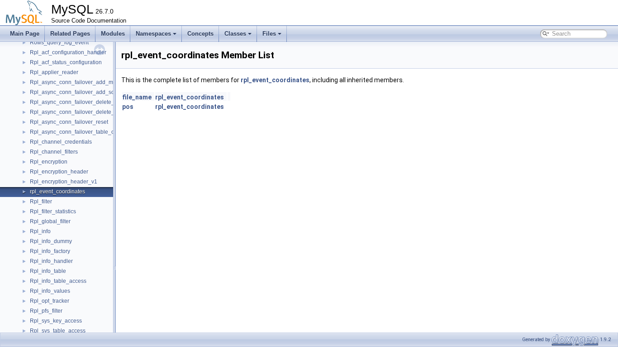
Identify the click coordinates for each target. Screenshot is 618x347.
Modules (113, 33)
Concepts (200, 33)
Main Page (24, 33)
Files (269, 33)
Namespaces (153, 33)
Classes (235, 33)
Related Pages (70, 33)
